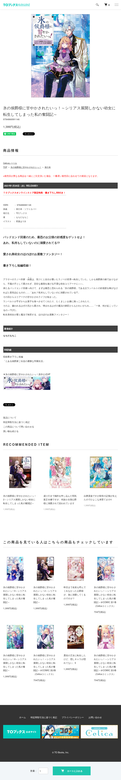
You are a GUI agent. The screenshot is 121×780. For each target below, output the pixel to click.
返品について (9, 417)
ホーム (22, 717)
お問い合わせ (95, 717)
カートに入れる (75, 770)
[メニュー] (116, 4)
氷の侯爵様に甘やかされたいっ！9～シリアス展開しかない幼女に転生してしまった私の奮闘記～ (14, 595)
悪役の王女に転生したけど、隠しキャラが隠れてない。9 (75, 659)
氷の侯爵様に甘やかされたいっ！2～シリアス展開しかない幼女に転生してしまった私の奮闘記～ (19, 499)
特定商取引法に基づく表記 (16, 422)
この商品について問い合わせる (18, 426)
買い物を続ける (11, 431)
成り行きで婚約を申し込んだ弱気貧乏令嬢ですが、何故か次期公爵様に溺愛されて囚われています (60, 499)
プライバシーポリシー (73, 717)
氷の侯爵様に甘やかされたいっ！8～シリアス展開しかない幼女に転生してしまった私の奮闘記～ (14, 663)
